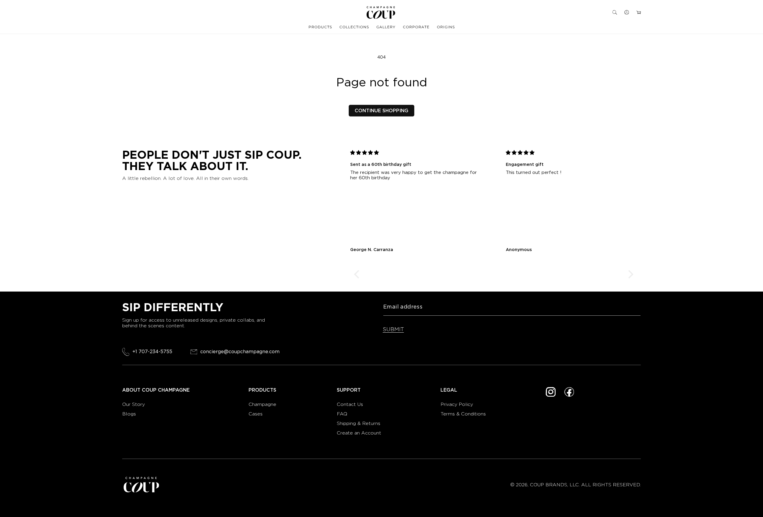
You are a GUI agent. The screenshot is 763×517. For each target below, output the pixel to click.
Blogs (129, 414)
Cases (256, 414)
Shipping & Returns (358, 423)
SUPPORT (349, 390)
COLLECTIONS (354, 27)
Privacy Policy (457, 404)
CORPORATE (416, 27)
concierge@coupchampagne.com (240, 351)
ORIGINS (446, 27)
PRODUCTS (320, 27)
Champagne (263, 404)
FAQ (342, 414)
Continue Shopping (381, 110)
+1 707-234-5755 (152, 351)
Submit (393, 329)
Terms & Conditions (463, 414)
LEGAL (449, 390)
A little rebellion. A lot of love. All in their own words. (185, 178)
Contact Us (350, 404)
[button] (614, 12)
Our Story (133, 404)
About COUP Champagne (156, 390)
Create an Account (359, 433)
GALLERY (386, 27)
